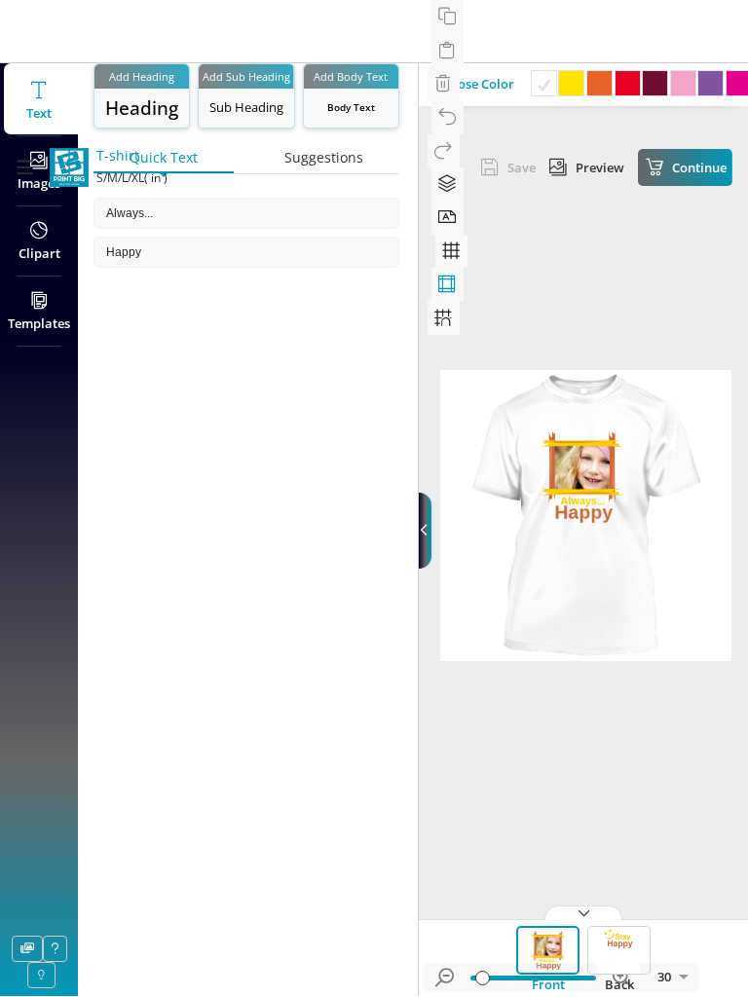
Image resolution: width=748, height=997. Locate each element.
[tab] (548, 958)
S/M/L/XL (120, 177)
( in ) (156, 177)
